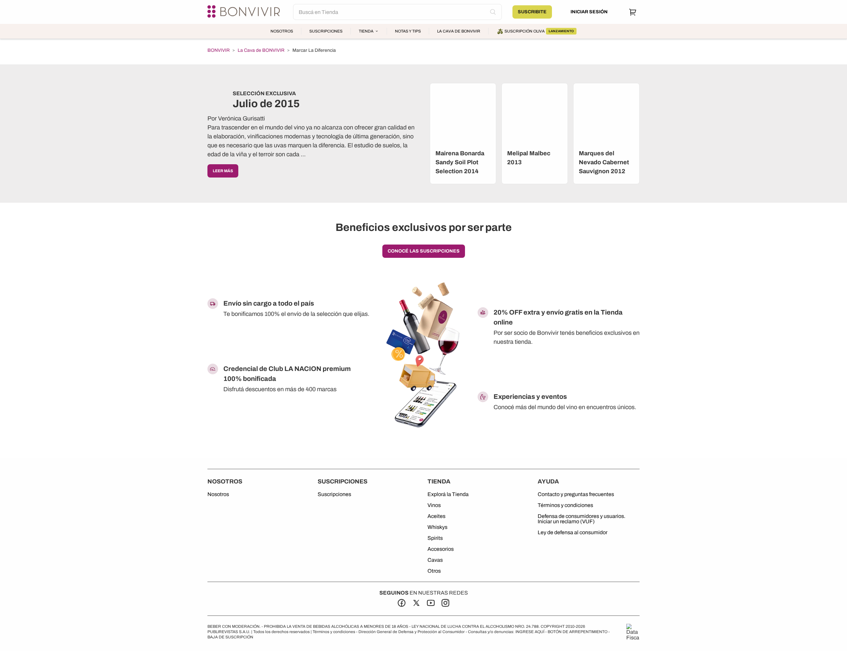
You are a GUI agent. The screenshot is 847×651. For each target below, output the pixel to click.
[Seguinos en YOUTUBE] (430, 603)
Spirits (435, 538)
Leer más (223, 171)
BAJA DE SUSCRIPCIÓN (230, 637)
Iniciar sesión (589, 11)
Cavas (435, 560)
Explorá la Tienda (448, 494)
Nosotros (281, 31)
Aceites (436, 516)
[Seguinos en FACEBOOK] (401, 603)
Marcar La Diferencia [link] (314, 50)
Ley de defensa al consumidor (572, 532)
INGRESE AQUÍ (529, 631)
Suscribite (532, 11)
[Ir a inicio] (244, 12)
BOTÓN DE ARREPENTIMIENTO (577, 631)
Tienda (366, 31)
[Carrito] (633, 12)
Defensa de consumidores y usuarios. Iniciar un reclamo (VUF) (581, 519)
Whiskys (437, 527)
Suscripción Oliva (539, 31)
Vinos (434, 505)
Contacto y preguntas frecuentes (576, 494)
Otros (434, 571)
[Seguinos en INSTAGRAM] (445, 603)
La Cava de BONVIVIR (458, 31)
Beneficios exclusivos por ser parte (424, 227)
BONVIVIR (218, 50)
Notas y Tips (408, 31)
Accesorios (440, 549)
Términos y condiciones (565, 505)
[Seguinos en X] (416, 603)
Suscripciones (326, 31)
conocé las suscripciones (424, 251)
